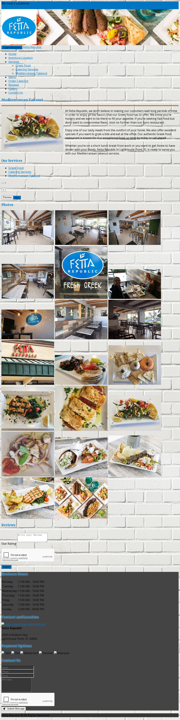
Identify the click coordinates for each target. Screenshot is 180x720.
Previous (7, 197)
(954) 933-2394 (42, 3)
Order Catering (18, 81)
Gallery (13, 89)
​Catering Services (26, 69)
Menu (12, 77)
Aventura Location (20, 58)
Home (12, 54)
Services (13, 62)
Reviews (13, 85)
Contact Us (15, 93)
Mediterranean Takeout (31, 73)
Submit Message (14, 708)
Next (17, 197)
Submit (6, 567)
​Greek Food (23, 65)
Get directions (36, 624)
